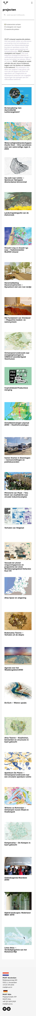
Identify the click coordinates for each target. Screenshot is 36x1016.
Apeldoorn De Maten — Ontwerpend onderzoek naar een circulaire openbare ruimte (17, 775)
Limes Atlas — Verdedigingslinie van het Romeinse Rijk (15, 950)
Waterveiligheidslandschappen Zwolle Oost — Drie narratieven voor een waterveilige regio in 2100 (18, 146)
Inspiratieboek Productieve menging (16, 389)
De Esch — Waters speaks (15, 703)
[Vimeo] (9, 1009)
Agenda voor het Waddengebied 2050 (13, 669)
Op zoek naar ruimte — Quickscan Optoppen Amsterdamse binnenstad (15, 180)
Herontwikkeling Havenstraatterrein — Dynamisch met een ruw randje (17, 285)
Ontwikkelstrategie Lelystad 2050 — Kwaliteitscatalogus (16, 424)
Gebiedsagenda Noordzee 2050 (15, 879)
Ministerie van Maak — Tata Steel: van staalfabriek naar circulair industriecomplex (16, 495)
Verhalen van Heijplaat (14, 528)
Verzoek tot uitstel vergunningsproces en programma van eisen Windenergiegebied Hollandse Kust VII (17, 567)
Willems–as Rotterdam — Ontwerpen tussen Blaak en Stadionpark (16, 810)
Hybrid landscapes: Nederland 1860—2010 (17, 914)
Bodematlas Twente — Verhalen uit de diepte (14, 634)
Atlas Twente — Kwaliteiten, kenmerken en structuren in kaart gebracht (16, 740)
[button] (31, 2)
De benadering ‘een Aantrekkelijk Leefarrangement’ (13, 110)
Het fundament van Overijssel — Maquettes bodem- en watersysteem (17, 320)
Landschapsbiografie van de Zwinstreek (16, 214)
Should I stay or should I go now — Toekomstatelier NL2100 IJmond (16, 250)
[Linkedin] (4, 1009)
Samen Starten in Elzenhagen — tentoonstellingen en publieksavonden (17, 460)
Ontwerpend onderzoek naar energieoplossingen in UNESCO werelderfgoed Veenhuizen (16, 356)
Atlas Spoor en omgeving (15, 598)
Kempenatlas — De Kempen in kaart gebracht (17, 844)
